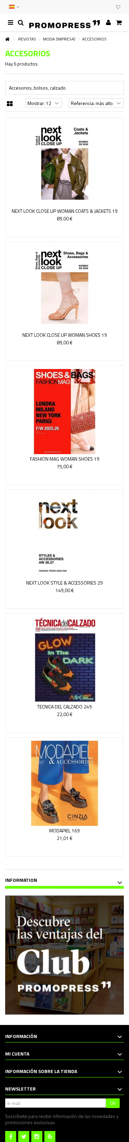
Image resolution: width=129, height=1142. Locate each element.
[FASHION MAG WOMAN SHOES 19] (64, 411)
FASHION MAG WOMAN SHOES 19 (64, 458)
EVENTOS (102, 6)
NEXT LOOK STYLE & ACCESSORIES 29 (64, 582)
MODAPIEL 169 (64, 830)
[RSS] (49, 1136)
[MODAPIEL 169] (64, 783)
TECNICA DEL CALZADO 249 (64, 706)
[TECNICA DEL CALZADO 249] (64, 659)
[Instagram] (36, 1136)
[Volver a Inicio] (7, 39)
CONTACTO (95, 6)
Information (21, 880)
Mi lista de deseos (118, 7)
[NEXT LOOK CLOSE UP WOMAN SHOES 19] (64, 287)
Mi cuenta (17, 1053)
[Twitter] (23, 1136)
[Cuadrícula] (10, 104)
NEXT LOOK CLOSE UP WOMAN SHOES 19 (64, 334)
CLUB (109, 6)
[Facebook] (10, 1136)
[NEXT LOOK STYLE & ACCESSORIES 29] (64, 535)
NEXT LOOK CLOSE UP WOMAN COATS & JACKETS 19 (65, 211)
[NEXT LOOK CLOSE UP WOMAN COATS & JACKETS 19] (64, 163)
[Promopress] (64, 22)
